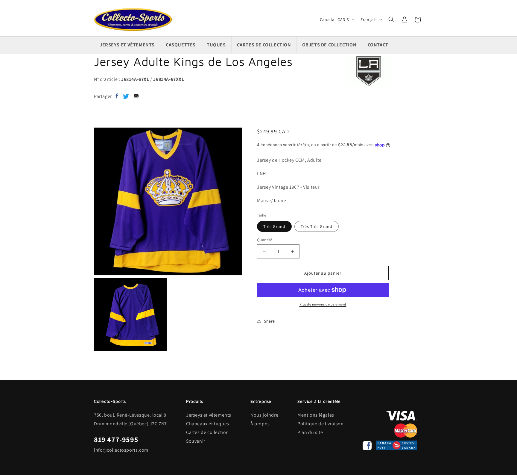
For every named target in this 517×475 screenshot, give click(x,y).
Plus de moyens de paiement (322, 304)
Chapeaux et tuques (207, 423)
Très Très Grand (316, 226)
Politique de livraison (320, 423)
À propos (260, 423)
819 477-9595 (116, 439)
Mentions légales (315, 415)
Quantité (264, 239)
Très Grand (274, 226)
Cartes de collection (207, 432)
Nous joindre (264, 415)
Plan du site (310, 432)
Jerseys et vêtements (208, 415)
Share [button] (269, 321)
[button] (391, 19)
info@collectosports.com (121, 450)
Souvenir (195, 441)
